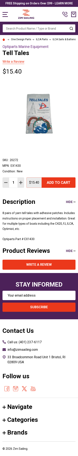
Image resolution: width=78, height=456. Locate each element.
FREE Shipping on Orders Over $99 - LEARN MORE (39, 3)
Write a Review (13, 62)
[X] (24, 388)
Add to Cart (58, 182)
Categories (22, 419)
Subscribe (39, 307)
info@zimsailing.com (22, 350)
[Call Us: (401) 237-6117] (65, 14)
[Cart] (73, 14)
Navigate (19, 406)
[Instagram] (15, 388)
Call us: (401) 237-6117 (24, 342)
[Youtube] (33, 388)
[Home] (4, 39)
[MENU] (5, 14)
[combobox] (39, 28)
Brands (17, 432)
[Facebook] (6, 388)
